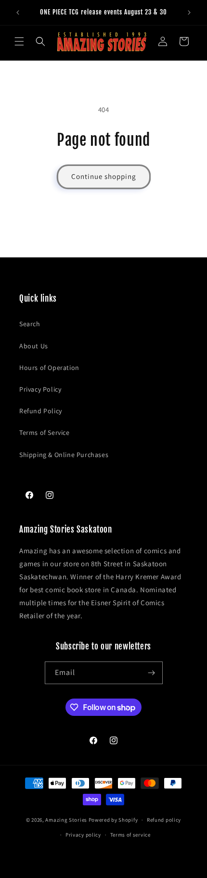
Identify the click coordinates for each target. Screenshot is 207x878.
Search (29, 323)
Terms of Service (44, 432)
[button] (19, 41)
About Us (33, 346)
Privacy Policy (40, 389)
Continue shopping (103, 176)
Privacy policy (83, 834)
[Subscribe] (151, 673)
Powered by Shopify (113, 819)
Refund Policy (40, 411)
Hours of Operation (49, 367)
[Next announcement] (189, 12)
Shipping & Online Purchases (63, 454)
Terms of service (130, 834)
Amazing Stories (66, 819)
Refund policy (164, 819)
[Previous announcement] (17, 12)
